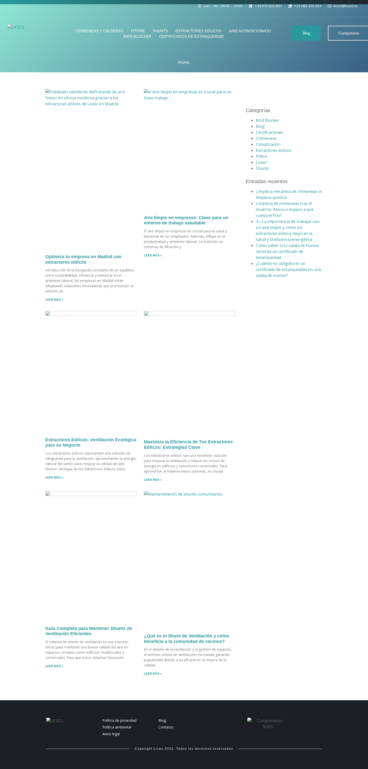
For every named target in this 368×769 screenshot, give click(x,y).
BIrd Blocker (267, 120)
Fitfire (138, 31)
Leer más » (54, 299)
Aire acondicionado (250, 31)
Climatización (268, 144)
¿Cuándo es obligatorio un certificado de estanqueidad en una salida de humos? (288, 269)
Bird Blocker (137, 36)
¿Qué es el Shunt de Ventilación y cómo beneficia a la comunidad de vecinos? (186, 638)
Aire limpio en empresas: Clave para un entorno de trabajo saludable (186, 220)
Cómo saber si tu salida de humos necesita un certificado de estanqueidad (287, 251)
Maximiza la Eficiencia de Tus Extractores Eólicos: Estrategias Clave (188, 444)
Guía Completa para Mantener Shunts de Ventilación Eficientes (88, 631)
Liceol (261, 162)
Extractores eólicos (198, 31)
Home (183, 62)
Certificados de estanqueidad (191, 36)
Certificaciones (269, 132)
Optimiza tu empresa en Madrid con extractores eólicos (83, 259)
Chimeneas (266, 138)
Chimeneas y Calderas (99, 31)
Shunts (160, 31)
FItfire (261, 156)
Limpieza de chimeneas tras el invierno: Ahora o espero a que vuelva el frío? (285, 209)
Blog (260, 126)
